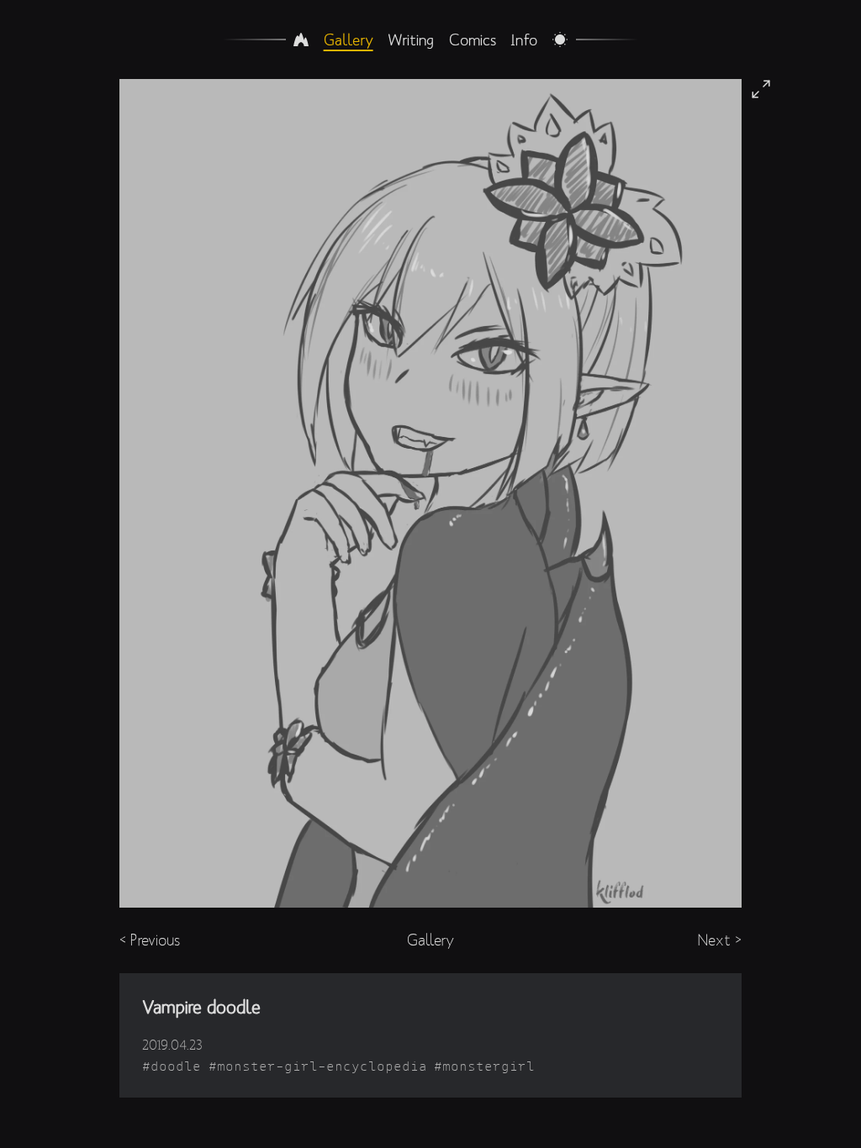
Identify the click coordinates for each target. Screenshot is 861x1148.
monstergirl (488, 1066)
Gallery (348, 39)
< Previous (149, 940)
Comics (472, 39)
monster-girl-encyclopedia (322, 1066)
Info (523, 39)
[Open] (761, 89)
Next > (720, 940)
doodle (176, 1066)
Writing (411, 39)
